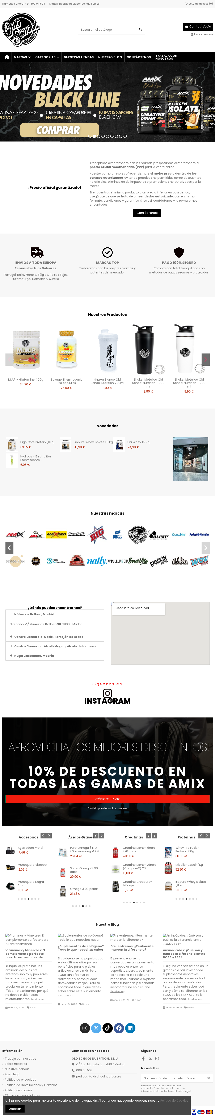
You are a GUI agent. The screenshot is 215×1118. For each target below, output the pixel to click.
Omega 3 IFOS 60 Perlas (83, 891)
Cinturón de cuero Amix (31, 883)
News (33, 1007)
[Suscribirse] (208, 1078)
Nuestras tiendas (17, 1069)
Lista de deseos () (200, 3)
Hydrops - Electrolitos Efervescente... (35, 458)
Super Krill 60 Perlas (84, 848)
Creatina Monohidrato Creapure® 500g (139, 849)
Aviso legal (12, 1074)
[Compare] (26, 374)
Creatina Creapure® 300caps (137, 883)
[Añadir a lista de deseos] (20, 374)
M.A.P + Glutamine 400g (25, 379)
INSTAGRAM (107, 701)
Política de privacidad (20, 1080)
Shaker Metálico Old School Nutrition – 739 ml (148, 383)
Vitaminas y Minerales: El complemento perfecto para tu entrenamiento (25, 953)
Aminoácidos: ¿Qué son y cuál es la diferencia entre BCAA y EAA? (184, 953)
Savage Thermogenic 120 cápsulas (67, 381)
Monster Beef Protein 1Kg (191, 866)
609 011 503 (84, 1070)
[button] (22, 57)
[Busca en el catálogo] (140, 29)
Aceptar (15, 1109)
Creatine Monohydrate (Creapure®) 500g (139, 866)
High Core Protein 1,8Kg (37, 442)
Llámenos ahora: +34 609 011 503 (24, 3)
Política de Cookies (174, 1100)
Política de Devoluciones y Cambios (31, 1085)
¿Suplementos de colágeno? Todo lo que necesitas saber (81, 948)
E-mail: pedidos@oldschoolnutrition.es (74, 3)
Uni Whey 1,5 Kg (138, 442)
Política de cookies (18, 1090)
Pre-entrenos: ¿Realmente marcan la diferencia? (132, 948)
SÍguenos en (107, 684)
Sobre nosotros (16, 1064)
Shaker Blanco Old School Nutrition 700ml (107, 381)
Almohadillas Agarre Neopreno (32, 849)
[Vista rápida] (32, 374)
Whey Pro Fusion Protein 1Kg (187, 849)
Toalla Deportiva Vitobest (30, 866)
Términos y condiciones (22, 1096)
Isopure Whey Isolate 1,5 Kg (93, 442)
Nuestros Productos (107, 314)
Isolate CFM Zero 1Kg (190, 882)
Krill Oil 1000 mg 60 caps (83, 870)
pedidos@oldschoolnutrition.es (98, 1076)
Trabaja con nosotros (20, 1059)
